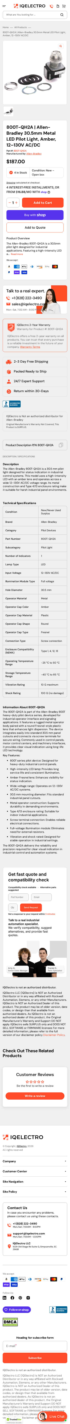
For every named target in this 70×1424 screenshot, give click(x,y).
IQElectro (22, 1146)
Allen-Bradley (33, 153)
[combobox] (35, 15)
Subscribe (35, 1358)
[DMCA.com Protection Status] (10, 1325)
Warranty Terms (30, 347)
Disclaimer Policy (54, 1035)
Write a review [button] (35, 1096)
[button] (4, 6)
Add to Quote (35, 227)
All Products (20, 27)
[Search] (62, 15)
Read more (17, 254)
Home (6, 27)
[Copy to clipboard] (61, 445)
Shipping (10, 182)
